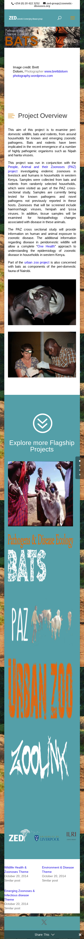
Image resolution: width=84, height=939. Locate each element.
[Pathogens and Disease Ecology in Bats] (42, 558)
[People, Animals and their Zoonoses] (42, 624)
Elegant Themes (42, 929)
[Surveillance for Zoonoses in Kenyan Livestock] (42, 754)
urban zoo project (36, 262)
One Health (46, 246)
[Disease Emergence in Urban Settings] (42, 689)
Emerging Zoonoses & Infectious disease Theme (19, 895)
